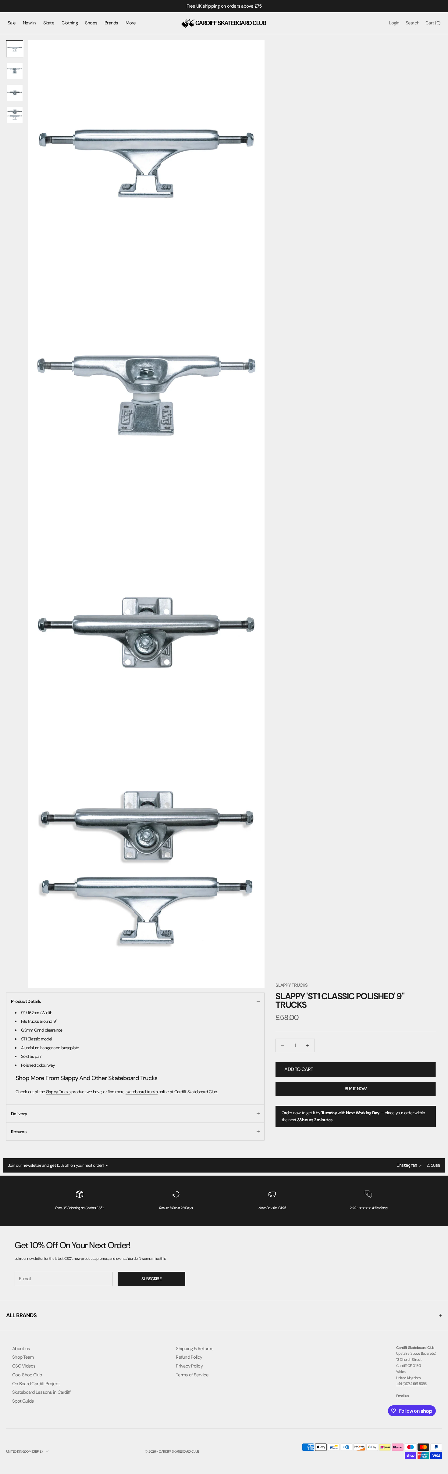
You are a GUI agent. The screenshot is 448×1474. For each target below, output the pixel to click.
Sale (12, 23)
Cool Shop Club (27, 1375)
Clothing (70, 23)
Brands (111, 23)
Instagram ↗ (409, 1165)
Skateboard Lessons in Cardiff (41, 1392)
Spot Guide (23, 1401)
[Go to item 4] (14, 114)
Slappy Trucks (292, 985)
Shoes (91, 23)
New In (29, 23)
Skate (48, 23)
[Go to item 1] (14, 48)
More (131, 23)
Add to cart (298, 1069)
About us (21, 1349)
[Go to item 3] (14, 92)
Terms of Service (192, 1375)
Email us (402, 1395)
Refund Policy (189, 1357)
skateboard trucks (142, 1091)
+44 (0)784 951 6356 (411, 1383)
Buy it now (356, 1088)
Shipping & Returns (194, 1349)
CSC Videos (24, 1366)
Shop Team (23, 1357)
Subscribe (151, 1278)
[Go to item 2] (14, 70)
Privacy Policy (189, 1366)
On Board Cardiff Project (36, 1384)
